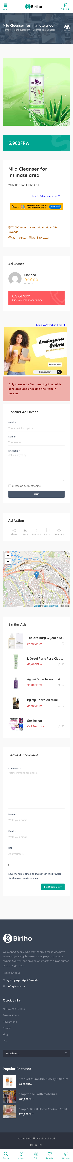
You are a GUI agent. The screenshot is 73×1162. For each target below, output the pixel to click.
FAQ (5, 1041)
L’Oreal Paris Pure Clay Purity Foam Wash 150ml (46, 658)
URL (10, 848)
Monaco (30, 275)
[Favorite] (63, 643)
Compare (59, 534)
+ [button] (8, 555)
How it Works (10, 1021)
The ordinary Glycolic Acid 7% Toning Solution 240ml (46, 638)
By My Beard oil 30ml (42, 700)
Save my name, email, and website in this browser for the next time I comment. (34, 876)
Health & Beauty (21, 29)
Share (14, 534)
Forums (7, 1028)
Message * (14, 450)
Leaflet (37, 605)
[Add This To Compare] (59, 643)
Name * (12, 436)
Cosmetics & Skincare (44, 29)
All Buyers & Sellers (14, 1009)
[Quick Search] (67, 28)
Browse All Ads (11, 1015)
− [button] (8, 561)
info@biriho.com (17, 986)
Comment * (14, 768)
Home (6, 29)
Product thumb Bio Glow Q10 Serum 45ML (44, 1079)
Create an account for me (26, 485)
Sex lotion (34, 720)
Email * (12, 422)
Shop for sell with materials (38, 1094)
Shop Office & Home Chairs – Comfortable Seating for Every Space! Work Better (44, 1109)
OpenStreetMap (50, 605)
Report (48, 534)
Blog (5, 1034)
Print (25, 534)
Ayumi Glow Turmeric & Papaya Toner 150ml (46, 679)
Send (36, 494)
